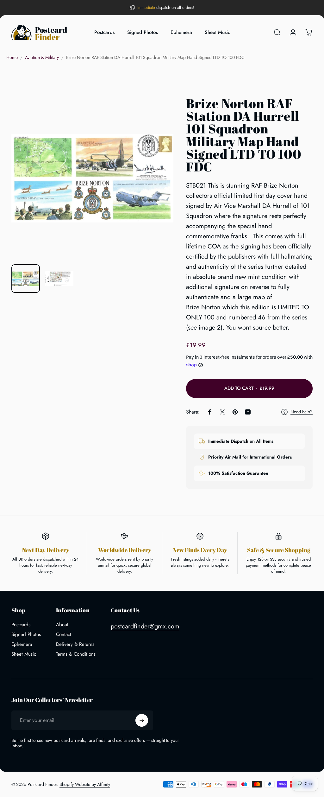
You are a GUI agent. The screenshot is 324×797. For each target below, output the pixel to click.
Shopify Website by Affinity (84, 784)
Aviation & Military (42, 57)
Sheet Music (23, 654)
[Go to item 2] (59, 278)
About (62, 625)
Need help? (301, 412)
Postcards (20, 625)
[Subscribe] (141, 720)
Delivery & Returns (75, 644)
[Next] (158, 188)
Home (12, 57)
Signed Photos (26, 635)
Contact (63, 635)
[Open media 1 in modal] (92, 178)
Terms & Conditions (76, 654)
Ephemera (21, 644)
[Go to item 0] (25, 278)
